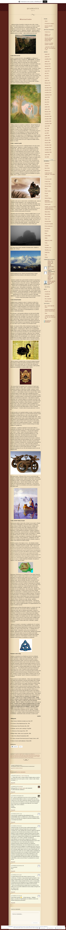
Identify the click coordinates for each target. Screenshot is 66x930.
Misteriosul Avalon (26, 19)
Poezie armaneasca (48, 226)
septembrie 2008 (48, 152)
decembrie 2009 (48, 116)
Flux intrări (47, 296)
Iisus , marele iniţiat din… (51, 283)
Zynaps (46, 257)
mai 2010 (47, 104)
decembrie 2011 (48, 68)
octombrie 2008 (48, 149)
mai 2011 (47, 78)
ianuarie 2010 (47, 114)
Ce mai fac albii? (48, 179)
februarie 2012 (48, 63)
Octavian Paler (48, 221)
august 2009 (47, 126)
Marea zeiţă (28, 755)
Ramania (46, 231)
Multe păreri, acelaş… (50, 261)
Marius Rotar (47, 211)
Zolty (46, 254)
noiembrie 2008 (48, 147)
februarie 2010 (48, 111)
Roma (46, 233)
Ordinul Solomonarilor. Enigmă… (51, 274)
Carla (46, 176)
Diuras (46, 188)
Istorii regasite (47, 204)
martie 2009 (47, 137)
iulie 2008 (47, 157)
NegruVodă (16, 756)
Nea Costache (47, 216)
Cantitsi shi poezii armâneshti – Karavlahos (50, 173)
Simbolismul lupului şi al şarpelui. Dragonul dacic (50, 310)
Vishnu (26, 757)
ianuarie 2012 (47, 66)
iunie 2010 (47, 102)
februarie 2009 (48, 140)
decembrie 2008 (48, 145)
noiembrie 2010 (48, 90)
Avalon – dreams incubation (23, 775)
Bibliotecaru (47, 170)
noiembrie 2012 (48, 59)
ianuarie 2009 (47, 142)
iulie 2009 (47, 128)
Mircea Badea (47, 214)
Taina (46, 313)
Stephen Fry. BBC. (49, 240)
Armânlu (46, 165)
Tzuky (46, 242)
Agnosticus (47, 163)
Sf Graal (27, 756)
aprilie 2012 (47, 61)
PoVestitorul (47, 228)
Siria (30, 756)
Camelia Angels (22, 788)
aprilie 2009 (47, 135)
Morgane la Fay (33, 755)
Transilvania (16, 757)
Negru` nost (47, 219)
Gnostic (46, 193)
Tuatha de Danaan (21, 757)
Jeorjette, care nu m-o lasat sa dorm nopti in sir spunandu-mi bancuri (50, 208)
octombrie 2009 (48, 121)
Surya (32, 756)
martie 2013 (47, 56)
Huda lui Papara (48, 198)
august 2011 (47, 71)
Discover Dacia (48, 186)
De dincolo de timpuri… (50, 23)
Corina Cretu (47, 181)
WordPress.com (48, 247)
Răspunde (13, 782)
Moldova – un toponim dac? (47, 35)
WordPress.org (48, 250)
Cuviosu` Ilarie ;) (48, 183)
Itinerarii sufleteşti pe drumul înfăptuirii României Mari (49, 39)
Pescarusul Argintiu (49, 223)
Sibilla (46, 238)
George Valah (51, 281)
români (25, 756)
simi (19, 874)
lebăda (24, 755)
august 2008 (47, 154)
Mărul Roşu (12, 756)
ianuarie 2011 (47, 85)
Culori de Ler (47, 32)
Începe (45, 1)
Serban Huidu (47, 235)
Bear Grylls (47, 168)
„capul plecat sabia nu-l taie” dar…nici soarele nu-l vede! (50, 48)
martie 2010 (47, 109)
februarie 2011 (48, 83)
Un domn (47, 245)
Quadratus (33, 8)
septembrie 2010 (48, 94)
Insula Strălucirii (20, 755)
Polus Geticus (21, 756)
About (46, 21)
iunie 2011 (47, 75)
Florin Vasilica (48, 191)
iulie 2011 (47, 73)
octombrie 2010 (48, 92)
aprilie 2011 (47, 80)
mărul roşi (38, 755)
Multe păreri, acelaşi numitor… (50, 264)
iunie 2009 (47, 130)
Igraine (15, 755)
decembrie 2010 (48, 87)
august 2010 (47, 97)
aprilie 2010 (47, 106)
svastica (34, 756)
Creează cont (47, 291)
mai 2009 (47, 133)
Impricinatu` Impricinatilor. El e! (49, 201)
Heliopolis (12, 755)
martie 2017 (47, 54)
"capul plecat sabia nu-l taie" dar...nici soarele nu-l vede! (50, 317)
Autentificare (47, 294)
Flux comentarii (48, 298)
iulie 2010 (47, 99)
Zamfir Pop (47, 252)
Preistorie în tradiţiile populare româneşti (49, 43)
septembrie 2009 (48, 123)
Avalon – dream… (50, 277)
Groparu (46, 195)
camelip (20, 786)
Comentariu (35, 922)
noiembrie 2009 (48, 118)
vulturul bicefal (30, 757)
